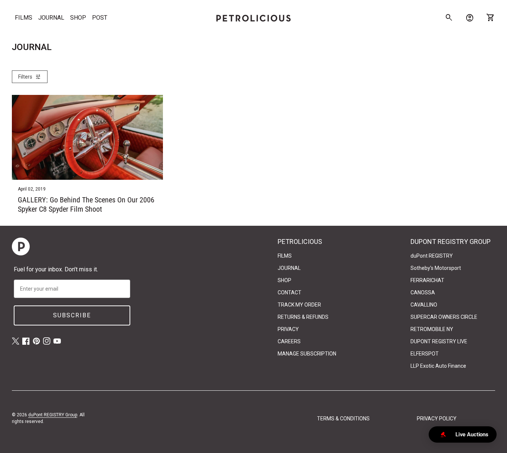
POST (99, 17)
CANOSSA (422, 292)
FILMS (23, 17)
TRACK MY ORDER (299, 305)
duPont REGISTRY (431, 256)
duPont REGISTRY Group (52, 414)
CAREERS (289, 341)
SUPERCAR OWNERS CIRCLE (443, 317)
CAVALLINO (423, 305)
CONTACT (289, 292)
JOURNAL (51, 17)
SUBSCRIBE (72, 315)
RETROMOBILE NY (431, 329)
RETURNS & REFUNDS (303, 317)
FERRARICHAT (427, 280)
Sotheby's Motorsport (435, 268)
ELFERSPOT (424, 354)
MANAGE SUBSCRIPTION (307, 354)
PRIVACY (288, 329)
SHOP (78, 17)
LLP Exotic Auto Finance (438, 366)
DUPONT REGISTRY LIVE (438, 341)
